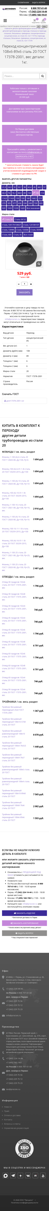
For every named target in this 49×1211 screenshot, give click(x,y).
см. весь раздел (25, 451)
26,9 (10, 187)
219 (40, 198)
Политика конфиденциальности (24, 1202)
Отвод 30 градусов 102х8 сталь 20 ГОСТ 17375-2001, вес (14, 597)
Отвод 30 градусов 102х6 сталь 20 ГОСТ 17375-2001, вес (14, 585)
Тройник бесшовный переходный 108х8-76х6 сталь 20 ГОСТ (13, 805)
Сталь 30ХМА (36, 229)
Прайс (7, 1111)
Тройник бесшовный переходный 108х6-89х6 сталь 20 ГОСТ (13, 817)
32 (15, 187)
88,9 (20, 193)
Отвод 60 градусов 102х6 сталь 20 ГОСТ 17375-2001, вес (14, 656)
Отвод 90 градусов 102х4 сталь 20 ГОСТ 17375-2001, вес (14, 692)
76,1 (14, 193)
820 (41, 203)
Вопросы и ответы (12, 1124)
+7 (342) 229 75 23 (14, 1009)
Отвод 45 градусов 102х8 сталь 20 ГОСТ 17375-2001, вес (14, 644)
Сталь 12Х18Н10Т (31, 224)
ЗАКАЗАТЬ (24, 292)
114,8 (11, 198)
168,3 (34, 198)
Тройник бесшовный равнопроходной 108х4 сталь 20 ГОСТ (16, 781)
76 (9, 193)
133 (17, 198)
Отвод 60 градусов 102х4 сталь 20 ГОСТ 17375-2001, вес (14, 680)
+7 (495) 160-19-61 (37, 14)
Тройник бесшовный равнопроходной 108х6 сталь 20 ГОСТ (16, 769)
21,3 (4, 187)
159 (22, 198)
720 (35, 203)
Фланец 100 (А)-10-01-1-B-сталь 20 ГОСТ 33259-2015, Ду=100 (14, 496)
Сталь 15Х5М (22, 229)
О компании (23, 2)
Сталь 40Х (6, 234)
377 (14, 203)
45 (34, 187)
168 (28, 198)
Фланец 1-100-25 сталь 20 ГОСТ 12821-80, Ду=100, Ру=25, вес (16, 555)
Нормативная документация (16, 1128)
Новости (8, 1107)
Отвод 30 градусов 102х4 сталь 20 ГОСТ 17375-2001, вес (14, 609)
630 (30, 203)
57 (44, 187)
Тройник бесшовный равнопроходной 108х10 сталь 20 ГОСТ (13, 734)
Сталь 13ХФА (8, 229)
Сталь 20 (8, 219)
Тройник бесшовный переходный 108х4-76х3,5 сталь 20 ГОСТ (14, 745)
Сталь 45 (17, 234)
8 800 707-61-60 (39, 8)
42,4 (29, 187)
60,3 (4, 193)
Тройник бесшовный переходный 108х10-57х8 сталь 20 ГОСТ (14, 722)
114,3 (4, 198)
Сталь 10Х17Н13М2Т (11, 224)
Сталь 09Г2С (20, 219)
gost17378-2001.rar (15, 400)
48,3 (39, 187)
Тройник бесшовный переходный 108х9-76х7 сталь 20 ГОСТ (13, 757)
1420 (22, 208)
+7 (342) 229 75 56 (14, 1001)
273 (3, 203)
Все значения (33, 208)
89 (25, 193)
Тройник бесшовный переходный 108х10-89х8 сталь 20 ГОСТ (14, 793)
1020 (9, 208)
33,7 (20, 187)
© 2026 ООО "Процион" (23, 1200)
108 (37, 193)
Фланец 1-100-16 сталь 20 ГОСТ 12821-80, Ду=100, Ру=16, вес (16, 507)
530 (25, 203)
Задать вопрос (38, 2)
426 (19, 203)
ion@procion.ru (13, 1089)
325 (9, 203)
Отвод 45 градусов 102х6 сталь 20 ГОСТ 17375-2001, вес (14, 632)
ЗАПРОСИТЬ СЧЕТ (24, 156)
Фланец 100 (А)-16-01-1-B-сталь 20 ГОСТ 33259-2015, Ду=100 (14, 543)
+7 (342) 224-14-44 (37, 11)
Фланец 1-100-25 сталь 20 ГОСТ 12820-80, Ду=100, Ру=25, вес (16, 567)
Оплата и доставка (12, 1115)
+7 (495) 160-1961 (14, 1062)
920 (3, 208)
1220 (16, 208)
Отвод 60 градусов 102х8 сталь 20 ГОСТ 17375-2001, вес (14, 668)
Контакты (8, 1119)
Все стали (28, 234)
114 (42, 193)
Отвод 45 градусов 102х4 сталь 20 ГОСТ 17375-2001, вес (14, 620)
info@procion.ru (34, 152)
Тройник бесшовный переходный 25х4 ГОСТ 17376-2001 (13, 710)
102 (29, 193)
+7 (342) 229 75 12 (14, 1005)
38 (25, 187)
